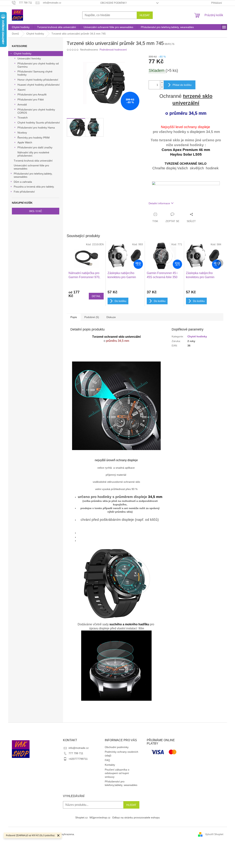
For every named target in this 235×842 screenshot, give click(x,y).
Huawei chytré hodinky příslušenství (38, 84)
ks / (35, 211)
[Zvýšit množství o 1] (162, 83)
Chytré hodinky (22, 53)
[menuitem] (20, 27)
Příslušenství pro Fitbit (30, 99)
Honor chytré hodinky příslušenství (37, 79)
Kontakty (110, 764)
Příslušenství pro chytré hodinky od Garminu (38, 65)
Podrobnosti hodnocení (113, 49)
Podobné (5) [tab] (91, 317)
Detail (96, 296)
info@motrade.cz (79, 747)
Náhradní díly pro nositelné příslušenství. (33, 154)
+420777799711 (78, 758)
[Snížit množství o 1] (162, 87)
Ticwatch (22, 117)
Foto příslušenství (24, 191)
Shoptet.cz (81, 817)
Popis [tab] (73, 317)
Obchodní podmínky (113, 2)
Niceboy (22, 132)
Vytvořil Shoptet (214, 834)
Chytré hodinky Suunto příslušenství (38, 122)
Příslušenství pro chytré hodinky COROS (36, 111)
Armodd (22, 104)
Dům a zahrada (23, 181)
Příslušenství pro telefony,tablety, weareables (33, 175)
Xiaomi (21, 89)
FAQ (107, 760)
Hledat (145, 15)
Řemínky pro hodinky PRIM (33, 137)
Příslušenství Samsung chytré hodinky (34, 73)
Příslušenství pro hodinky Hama (36, 127)
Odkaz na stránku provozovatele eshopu (136, 817)
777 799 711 (76, 753)
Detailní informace (159, 203)
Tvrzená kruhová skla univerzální (33, 160)
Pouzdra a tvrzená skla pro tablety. (34, 186)
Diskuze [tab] (111, 317)
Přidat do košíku (182, 84)
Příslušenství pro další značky (34, 147)
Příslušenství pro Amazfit (31, 94)
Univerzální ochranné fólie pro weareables (31, 167)
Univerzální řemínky (29, 58)
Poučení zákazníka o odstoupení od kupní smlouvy (117, 773)
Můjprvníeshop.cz (100, 817)
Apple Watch (24, 142)
